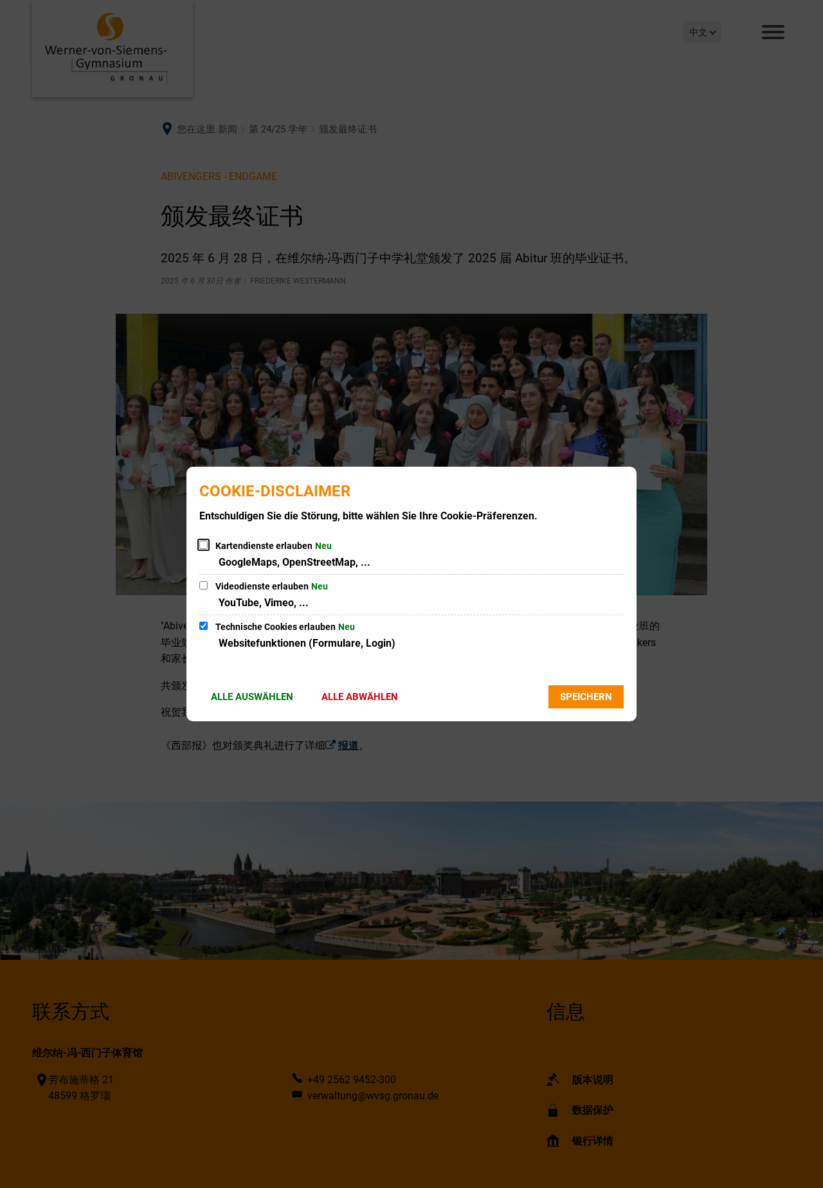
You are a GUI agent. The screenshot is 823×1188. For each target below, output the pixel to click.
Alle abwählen (359, 697)
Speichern (586, 697)
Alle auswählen (252, 697)
